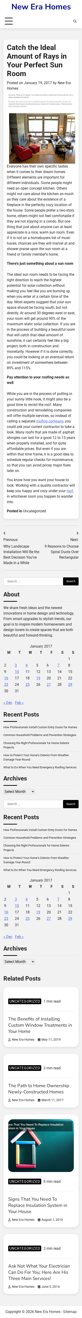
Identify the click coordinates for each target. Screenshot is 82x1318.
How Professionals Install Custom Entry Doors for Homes (40, 727)
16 (6, 678)
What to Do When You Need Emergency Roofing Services (40, 767)
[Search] (75, 21)
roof (70, 491)
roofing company (49, 421)
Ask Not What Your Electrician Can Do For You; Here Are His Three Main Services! (39, 1272)
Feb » (19, 702)
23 (6, 684)
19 (38, 678)
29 (70, 684)
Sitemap (70, 1312)
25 (28, 684)
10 (17, 672)
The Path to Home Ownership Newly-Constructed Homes (38, 1089)
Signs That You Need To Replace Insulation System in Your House (37, 1205)
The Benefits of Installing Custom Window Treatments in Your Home (40, 1025)
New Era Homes (41, 6)
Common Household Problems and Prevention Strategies (39, 735)
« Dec (7, 702)
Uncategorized (34, 511)
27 (49, 684)
